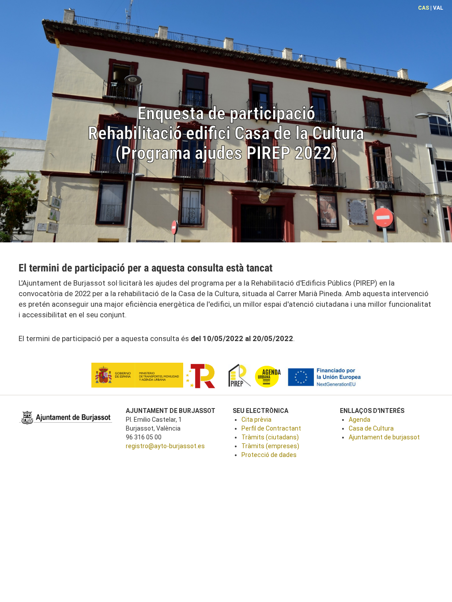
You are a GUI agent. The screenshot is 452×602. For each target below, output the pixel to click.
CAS (423, 8)
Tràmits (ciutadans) (270, 437)
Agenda (359, 419)
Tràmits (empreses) (270, 446)
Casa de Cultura (371, 428)
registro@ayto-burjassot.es (165, 446)
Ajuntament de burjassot (384, 437)
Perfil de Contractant (271, 428)
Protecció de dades (269, 454)
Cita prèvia (256, 419)
